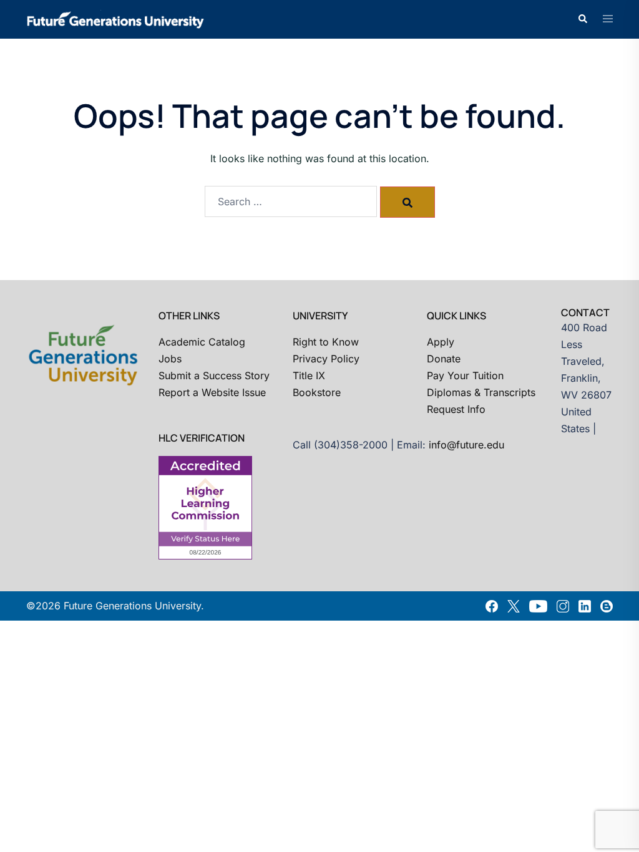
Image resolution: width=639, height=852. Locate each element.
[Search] (407, 202)
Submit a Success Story (214, 375)
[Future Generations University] (115, 18)
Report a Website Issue (212, 392)
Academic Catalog (202, 342)
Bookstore (317, 392)
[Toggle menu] (608, 19)
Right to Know (326, 342)
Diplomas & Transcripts (481, 392)
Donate (444, 358)
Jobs (170, 358)
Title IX (309, 375)
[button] (582, 19)
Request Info (456, 409)
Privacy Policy (326, 358)
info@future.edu (466, 444)
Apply (440, 342)
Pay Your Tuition (465, 375)
